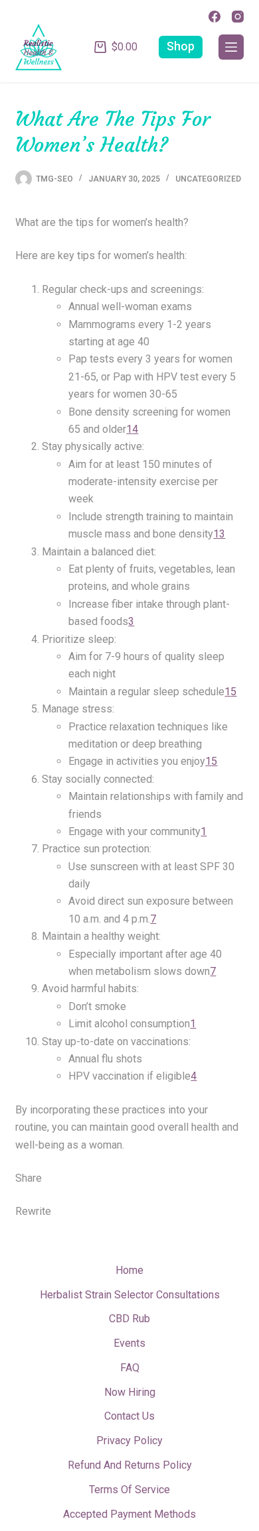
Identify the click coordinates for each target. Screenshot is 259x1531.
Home (129, 1270)
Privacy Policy (129, 1440)
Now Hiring (129, 1392)
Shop (181, 46)
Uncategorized (208, 179)
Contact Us (129, 1416)
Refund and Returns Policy (130, 1465)
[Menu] (231, 47)
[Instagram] (238, 17)
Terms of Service (129, 1489)
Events (129, 1343)
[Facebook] (214, 17)
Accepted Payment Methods (129, 1514)
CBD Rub (129, 1318)
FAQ (129, 1367)
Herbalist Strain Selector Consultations (130, 1294)
